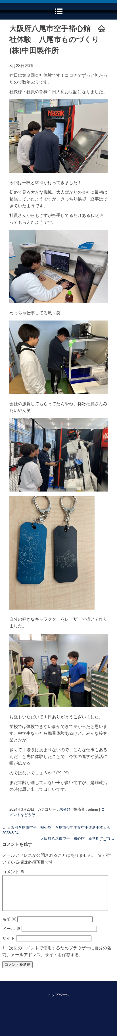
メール (11, 928)
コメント (13, 871)
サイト (8, 938)
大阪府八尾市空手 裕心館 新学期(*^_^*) (77, 838)
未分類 (64, 809)
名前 (9, 919)
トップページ (58, 995)
